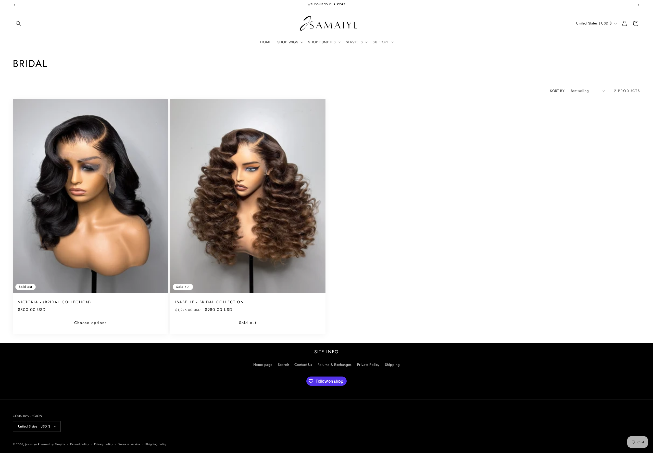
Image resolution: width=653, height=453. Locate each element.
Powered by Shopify (51, 444)
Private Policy (368, 364)
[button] (18, 23)
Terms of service (129, 444)
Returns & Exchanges (335, 364)
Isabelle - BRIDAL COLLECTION (209, 302)
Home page (262, 364)
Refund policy (79, 444)
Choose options (90, 323)
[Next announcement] (638, 5)
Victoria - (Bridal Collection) (54, 302)
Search (283, 364)
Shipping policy (156, 444)
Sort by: (558, 90)
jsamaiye (31, 444)
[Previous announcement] (14, 5)
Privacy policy (103, 444)
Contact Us (303, 364)
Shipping (392, 364)
